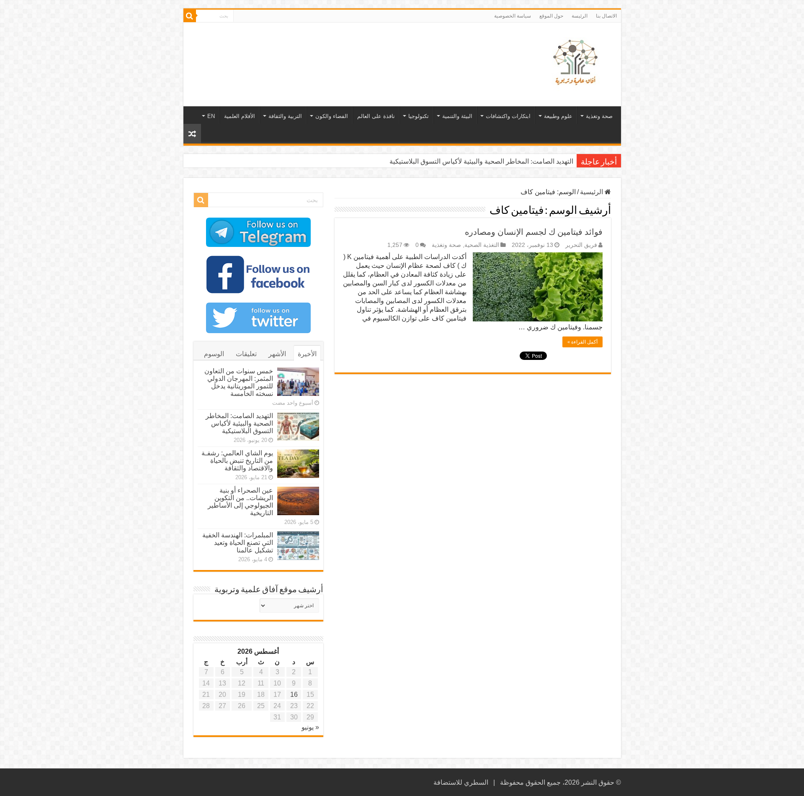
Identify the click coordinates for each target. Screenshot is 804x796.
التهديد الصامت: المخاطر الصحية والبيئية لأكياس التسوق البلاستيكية (481, 161)
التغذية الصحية (481, 245)
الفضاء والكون (331, 116)
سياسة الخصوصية (512, 16)
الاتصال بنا (606, 16)
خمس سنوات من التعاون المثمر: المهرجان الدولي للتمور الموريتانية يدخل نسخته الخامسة (238, 382)
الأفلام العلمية (239, 116)
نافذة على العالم (376, 116)
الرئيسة (580, 16)
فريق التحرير (581, 245)
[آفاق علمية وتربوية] (577, 63)
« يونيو (310, 727)
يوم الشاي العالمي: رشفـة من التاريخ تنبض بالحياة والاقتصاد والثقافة (237, 460)
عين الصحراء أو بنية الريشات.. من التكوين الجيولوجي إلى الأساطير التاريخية (240, 501)
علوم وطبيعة (558, 116)
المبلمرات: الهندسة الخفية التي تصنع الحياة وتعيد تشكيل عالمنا (237, 543)
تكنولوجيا (418, 116)
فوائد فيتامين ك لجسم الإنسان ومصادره (534, 231)
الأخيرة (307, 353)
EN (211, 116)
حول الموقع (551, 16)
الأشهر (277, 353)
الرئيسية (592, 191)
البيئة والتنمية (457, 116)
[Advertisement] (342, 50)
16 (294, 694)
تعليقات (246, 353)
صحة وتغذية (599, 116)
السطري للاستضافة (460, 782)
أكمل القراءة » (582, 342)
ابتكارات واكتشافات (508, 116)
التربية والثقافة (285, 116)
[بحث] (189, 16)
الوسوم (214, 353)
